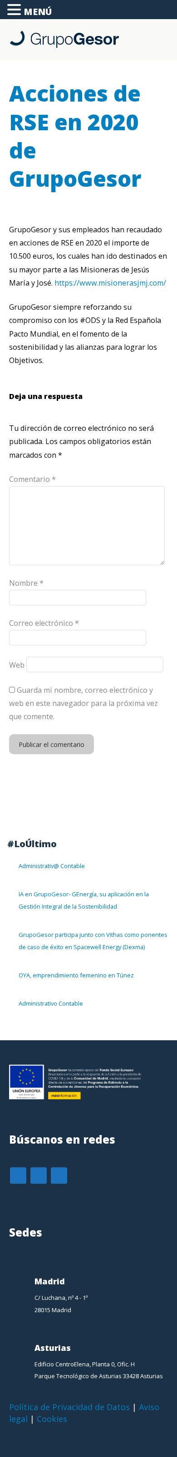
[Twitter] (59, 1175)
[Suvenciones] (88, 1097)
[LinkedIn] (38, 1175)
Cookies (52, 1418)
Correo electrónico (44, 623)
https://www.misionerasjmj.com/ (110, 283)
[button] (15, 8)
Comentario (32, 479)
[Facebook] (18, 1175)
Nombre (26, 583)
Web (17, 665)
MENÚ (38, 11)
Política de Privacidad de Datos (69, 1406)
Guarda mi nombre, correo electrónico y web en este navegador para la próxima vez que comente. (83, 703)
